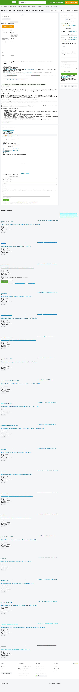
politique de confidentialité (22, 201)
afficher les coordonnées (11, 69)
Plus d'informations (64, 41)
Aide (2, 668)
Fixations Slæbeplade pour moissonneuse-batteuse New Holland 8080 (17, 496)
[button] (52, 11)
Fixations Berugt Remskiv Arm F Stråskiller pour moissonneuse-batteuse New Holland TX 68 (22, 428)
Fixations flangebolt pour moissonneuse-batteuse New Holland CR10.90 (17, 583)
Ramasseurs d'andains (71, 215)
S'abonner (5, 281)
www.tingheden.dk (6, 151)
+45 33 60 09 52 (16, 144)
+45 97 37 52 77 (16, 150)
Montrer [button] (11, 144)
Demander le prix (7, 18)
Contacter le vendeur (8, 26)
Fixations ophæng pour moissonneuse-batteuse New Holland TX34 (16, 474)
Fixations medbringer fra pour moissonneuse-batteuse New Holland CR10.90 (18, 340)
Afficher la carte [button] (24, 163)
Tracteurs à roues (63, 213)
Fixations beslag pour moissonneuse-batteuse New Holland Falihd (16, 561)
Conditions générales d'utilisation (24, 666)
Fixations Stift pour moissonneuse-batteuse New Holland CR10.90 (16, 452)
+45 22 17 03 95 (16, 148)
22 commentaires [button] (14, 135)
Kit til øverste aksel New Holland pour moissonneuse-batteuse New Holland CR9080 (20, 224)
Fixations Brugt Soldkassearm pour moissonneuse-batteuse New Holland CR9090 (19, 406)
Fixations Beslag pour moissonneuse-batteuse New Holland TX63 (16, 246)
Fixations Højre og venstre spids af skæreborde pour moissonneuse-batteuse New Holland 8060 (23, 627)
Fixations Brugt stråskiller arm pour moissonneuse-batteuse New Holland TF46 (19, 318)
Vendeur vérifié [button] (7, 131)
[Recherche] (19, 2)
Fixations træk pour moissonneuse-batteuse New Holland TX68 (15, 649)
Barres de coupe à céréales (65, 214)
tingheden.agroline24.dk (7, 136)
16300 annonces (9, 132)
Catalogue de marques (22, 675)
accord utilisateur (33, 201)
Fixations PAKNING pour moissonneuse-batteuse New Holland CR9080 (17, 268)
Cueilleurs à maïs (63, 215)
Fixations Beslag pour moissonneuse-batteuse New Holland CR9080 (16, 296)
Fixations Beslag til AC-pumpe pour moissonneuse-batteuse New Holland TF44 (19, 605)
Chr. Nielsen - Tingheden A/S (8, 130)
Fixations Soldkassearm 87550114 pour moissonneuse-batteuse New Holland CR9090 (20, 383)
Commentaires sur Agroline (23, 672)
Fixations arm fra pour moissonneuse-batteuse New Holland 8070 (16, 518)
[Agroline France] (6, 2)
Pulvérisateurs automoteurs (68, 216)
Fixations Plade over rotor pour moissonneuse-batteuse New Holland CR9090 (18, 539)
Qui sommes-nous (4, 666)
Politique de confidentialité (23, 668)
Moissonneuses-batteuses (72, 213)
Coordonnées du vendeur (6, 670)
